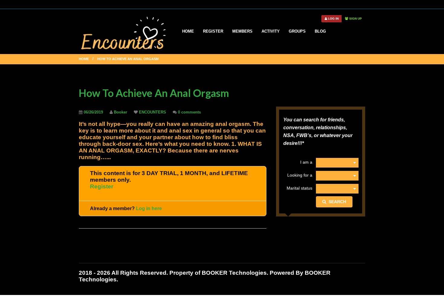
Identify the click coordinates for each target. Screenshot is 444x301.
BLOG (320, 31)
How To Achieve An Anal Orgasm (154, 93)
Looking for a (299, 175)
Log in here (149, 208)
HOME (188, 31)
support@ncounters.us (268, 4)
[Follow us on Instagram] (363, 4)
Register (101, 186)
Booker (120, 112)
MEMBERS (242, 31)
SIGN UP (355, 18)
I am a (306, 162)
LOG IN (333, 18)
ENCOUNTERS (152, 112)
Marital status (299, 188)
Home (84, 59)
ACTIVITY (271, 31)
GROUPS (297, 31)
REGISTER (213, 31)
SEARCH (336, 201)
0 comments (189, 112)
